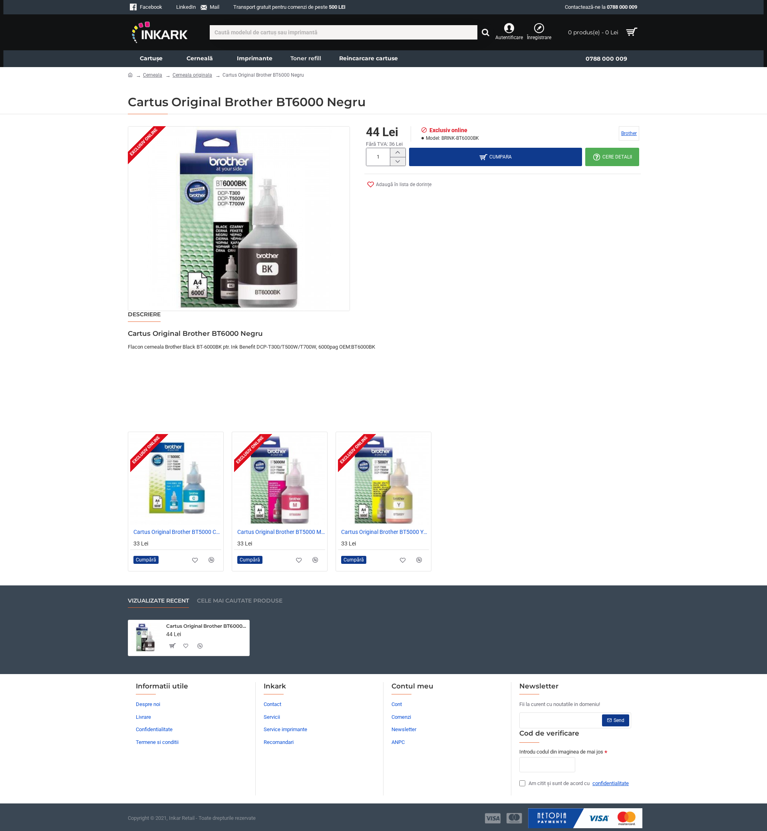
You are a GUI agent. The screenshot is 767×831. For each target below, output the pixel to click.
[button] (399, 184)
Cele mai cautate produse (239, 600)
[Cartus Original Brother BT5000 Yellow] (383, 479)
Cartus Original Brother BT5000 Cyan (177, 532)
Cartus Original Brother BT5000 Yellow (385, 532)
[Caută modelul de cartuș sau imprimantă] (485, 32)
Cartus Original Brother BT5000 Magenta (281, 532)
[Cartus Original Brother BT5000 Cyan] (175, 479)
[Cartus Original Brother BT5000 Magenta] (279, 479)
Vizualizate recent (158, 600)
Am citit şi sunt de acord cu (578, 783)
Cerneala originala (192, 75)
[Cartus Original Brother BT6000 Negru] (145, 637)
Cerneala (152, 75)
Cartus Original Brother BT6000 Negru (206, 626)
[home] (130, 74)
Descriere (144, 314)
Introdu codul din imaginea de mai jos (561, 752)
